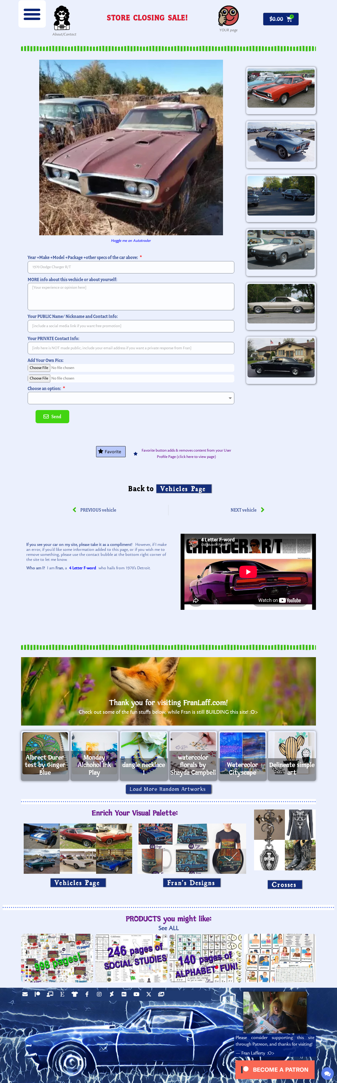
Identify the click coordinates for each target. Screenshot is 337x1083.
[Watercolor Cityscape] (243, 753)
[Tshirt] (76, 995)
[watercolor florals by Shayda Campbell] (193, 753)
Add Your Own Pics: (45, 360)
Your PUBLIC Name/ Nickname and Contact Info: (73, 316)
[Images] (162, 995)
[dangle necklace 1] (144, 753)
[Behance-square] (125, 995)
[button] (32, 14)
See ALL (168, 928)
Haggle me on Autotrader (131, 240)
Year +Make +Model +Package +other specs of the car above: (83, 257)
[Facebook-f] (88, 995)
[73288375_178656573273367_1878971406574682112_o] (281, 250)
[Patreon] (38, 995)
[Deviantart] (113, 995)
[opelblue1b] (281, 142)
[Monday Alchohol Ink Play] (95, 753)
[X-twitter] (150, 995)
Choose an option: (45, 388)
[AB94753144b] (281, 304)
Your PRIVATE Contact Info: (53, 338)
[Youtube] (137, 995)
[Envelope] (26, 995)
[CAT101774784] (281, 358)
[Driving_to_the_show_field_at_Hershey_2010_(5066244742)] (281, 196)
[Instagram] (100, 995)
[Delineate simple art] (292, 753)
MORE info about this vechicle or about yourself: (72, 279)
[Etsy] (63, 995)
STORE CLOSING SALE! (147, 17)
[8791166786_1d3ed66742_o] (281, 88)
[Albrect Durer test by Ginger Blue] (45, 753)
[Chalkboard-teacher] (51, 995)
